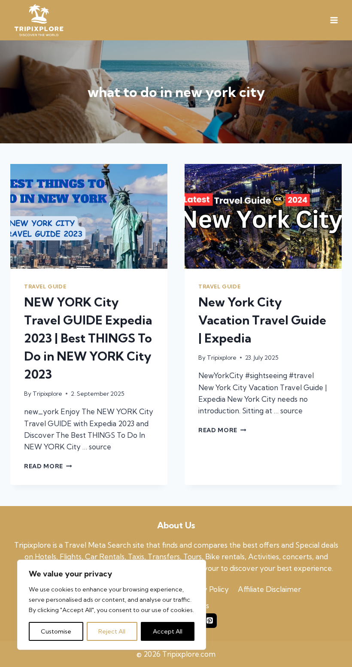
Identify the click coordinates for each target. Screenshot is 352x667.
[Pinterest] (209, 620)
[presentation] (88, 216)
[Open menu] (334, 20)
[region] (111, 605)
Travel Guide (45, 286)
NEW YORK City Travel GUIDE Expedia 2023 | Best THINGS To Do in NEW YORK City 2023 (88, 338)
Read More (48, 466)
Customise (56, 631)
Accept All (167, 631)
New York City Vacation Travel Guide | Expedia (262, 320)
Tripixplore (47, 393)
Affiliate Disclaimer (269, 589)
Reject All (111, 631)
